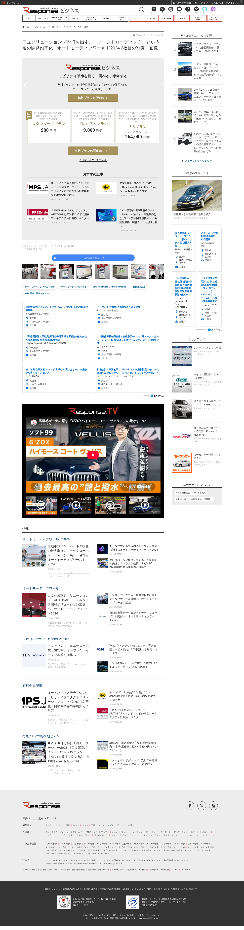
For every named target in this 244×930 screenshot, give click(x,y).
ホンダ (76, 825)
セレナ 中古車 (51, 850)
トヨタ (49, 825)
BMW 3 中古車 (176, 850)
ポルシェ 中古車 (179, 844)
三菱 (93, 825)
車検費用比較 (91, 870)
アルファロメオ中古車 (135, 847)
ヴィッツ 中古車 (64, 850)
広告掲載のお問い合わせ (72, 889)
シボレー (72, 835)
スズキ (111, 825)
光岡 (130, 825)
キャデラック (85, 835)
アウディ (105, 832)
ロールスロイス (192, 835)
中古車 (56, 870)
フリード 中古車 (93, 850)
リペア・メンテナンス (90, 18)
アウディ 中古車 (74, 847)
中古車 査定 (42, 870)
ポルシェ (206, 832)
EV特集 (106, 18)
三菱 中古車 (126, 844)
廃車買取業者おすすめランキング (175, 860)
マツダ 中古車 (102, 844)
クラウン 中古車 (207, 847)
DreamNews (185, 870)
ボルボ (115, 832)
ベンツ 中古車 (166, 844)
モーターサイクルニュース (59, 18)
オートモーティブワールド (74, 287)
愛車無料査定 (183, 492)
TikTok (188, 13)
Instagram (171, 13)
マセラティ (156, 835)
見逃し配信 (166, 18)
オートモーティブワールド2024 (40, 287)
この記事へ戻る (94, 257)
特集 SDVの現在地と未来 (37, 293)
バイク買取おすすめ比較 (113, 863)
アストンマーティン (173, 835)
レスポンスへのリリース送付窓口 (166, 889)
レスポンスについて (189, 889)
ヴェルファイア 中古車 (128, 850)
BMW (88, 832)
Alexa (204, 13)
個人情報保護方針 (90, 889)
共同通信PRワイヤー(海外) (159, 870)
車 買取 (25, 870)
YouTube (179, 13)
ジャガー (115, 835)
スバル (101, 825)
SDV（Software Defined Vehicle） (110, 287)
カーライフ (75, 18)
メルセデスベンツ (75, 832)
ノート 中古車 (193, 847)
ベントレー (207, 835)
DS (147, 832)
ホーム (28, 18)
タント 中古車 (90, 854)
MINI (96, 832)
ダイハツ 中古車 (152, 844)
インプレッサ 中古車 (109, 850)
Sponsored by (143, 395)
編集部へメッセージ (52, 889)
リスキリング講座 (198, 18)
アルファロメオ (181, 832)
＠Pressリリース (118, 870)
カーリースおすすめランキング (57, 860)
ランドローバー (129, 835)
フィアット (166, 832)
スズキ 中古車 (138, 844)
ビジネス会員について (214, 18)
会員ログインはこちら (93, 160)
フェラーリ (51, 835)
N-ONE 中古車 (103, 854)
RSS (196, 13)
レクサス (59, 825)
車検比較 (181, 499)
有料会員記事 (139, 287)
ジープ (62, 835)
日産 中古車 (77, 844)
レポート (181, 18)
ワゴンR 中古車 (77, 854)
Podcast (213, 13)
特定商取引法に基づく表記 (110, 889)
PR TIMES (175, 870)
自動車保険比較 (78, 870)
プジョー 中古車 (89, 847)
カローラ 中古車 (79, 850)
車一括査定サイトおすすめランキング (148, 860)
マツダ (85, 825)
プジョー (125, 832)
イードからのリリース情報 (142, 889)
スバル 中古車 (115, 844)
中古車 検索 (65, 870)
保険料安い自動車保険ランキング (90, 863)
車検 (50, 870)
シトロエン (137, 832)
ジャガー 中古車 (103, 847)
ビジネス (136, 18)
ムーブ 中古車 (51, 854)
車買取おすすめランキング (122, 860)
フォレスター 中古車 (161, 850)
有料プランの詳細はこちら (93, 150)
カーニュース (42, 18)
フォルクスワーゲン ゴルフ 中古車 (197, 850)
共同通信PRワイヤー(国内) (137, 870)
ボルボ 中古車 (193, 844)
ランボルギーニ (101, 835)
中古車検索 (200, 492)
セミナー (151, 18)
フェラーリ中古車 (118, 847)
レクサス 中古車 (52, 844)
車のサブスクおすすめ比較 (80, 860)
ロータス (143, 835)
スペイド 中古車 (145, 850)
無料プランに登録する (93, 98)
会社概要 (125, 889)
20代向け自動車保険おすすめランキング (61, 863)
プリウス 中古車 (152, 847)
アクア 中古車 (166, 847)
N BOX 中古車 (63, 854)
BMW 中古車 (205, 844)
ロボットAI (121, 18)
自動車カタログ (104, 870)
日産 (68, 825)
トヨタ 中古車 (65, 844)
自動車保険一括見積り (201, 499)
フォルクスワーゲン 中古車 (56, 847)
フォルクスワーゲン (55, 832)
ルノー (155, 832)
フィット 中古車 (179, 847)
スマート (195, 832)
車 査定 (33, 870)
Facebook (154, 13)
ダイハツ (121, 825)
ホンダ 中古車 (89, 844)
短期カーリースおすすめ (101, 860)
